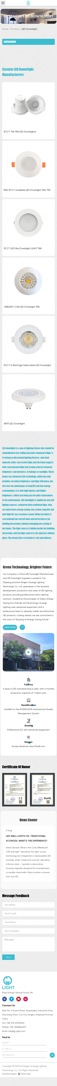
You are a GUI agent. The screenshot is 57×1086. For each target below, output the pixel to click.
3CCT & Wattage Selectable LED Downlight (27, 365)
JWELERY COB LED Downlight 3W (22, 306)
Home (5, 29)
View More (9, 627)
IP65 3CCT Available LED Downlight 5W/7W (27, 190)
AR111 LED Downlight (14, 423)
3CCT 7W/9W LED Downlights (20, 131)
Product (15, 29)
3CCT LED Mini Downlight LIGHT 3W (23, 248)
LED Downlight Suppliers (19, 578)
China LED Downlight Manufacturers (36, 574)
